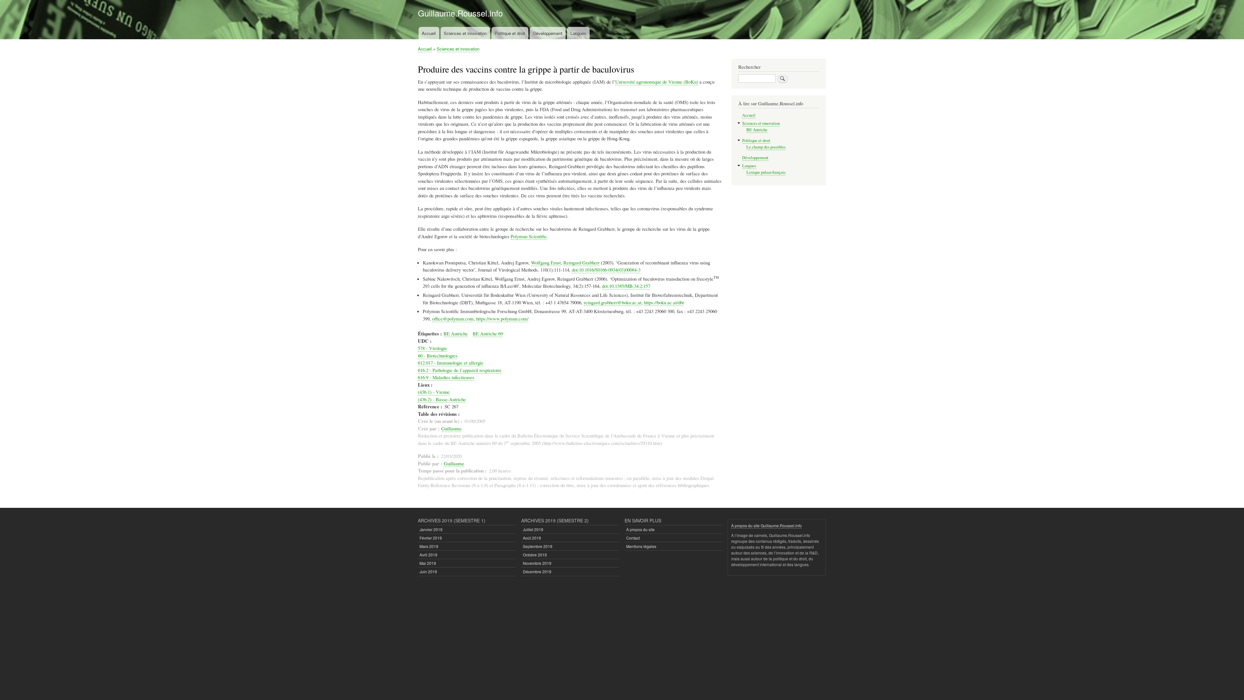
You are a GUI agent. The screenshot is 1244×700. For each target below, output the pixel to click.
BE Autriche (455, 333)
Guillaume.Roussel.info (460, 13)
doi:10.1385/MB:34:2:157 (626, 286)
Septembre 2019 (537, 546)
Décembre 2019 (537, 571)
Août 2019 (532, 538)
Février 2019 (431, 538)
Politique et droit (510, 33)
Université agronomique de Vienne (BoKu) (656, 81)
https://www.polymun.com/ (502, 318)
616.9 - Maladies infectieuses (446, 377)
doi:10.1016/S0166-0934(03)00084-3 (606, 269)
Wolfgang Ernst (546, 262)
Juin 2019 (428, 571)
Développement (547, 33)
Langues (578, 33)
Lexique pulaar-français (766, 172)
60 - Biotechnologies (437, 355)
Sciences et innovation (465, 33)
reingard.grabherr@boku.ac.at (612, 302)
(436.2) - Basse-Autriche (442, 399)
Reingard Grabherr (581, 262)
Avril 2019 (428, 554)
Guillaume (451, 428)
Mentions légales (641, 546)
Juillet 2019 (533, 529)
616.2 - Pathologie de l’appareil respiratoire (459, 370)
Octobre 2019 (535, 554)
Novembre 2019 (537, 563)
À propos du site (640, 529)
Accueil (429, 33)
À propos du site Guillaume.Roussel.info (766, 525)
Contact (633, 538)
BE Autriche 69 (488, 333)
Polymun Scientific (529, 236)
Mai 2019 (428, 563)
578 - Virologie (432, 348)
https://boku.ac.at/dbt (664, 302)
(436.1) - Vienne (434, 392)
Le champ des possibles (766, 147)
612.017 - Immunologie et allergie (450, 362)
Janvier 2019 (431, 529)
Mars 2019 (429, 546)
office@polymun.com (453, 318)
